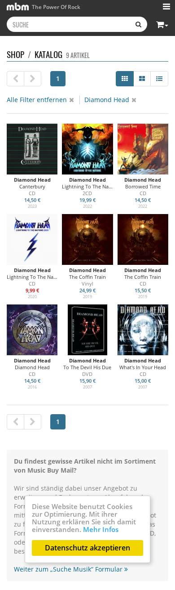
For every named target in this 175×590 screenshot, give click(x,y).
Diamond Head (106, 99)
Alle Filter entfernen (37, 99)
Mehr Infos (100, 529)
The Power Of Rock (55, 6)
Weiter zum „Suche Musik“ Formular (69, 569)
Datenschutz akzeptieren (87, 548)
